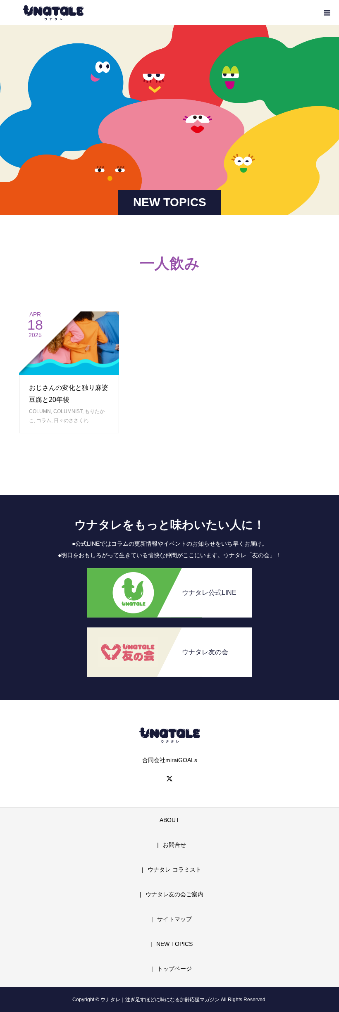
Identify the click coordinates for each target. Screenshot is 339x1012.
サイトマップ (174, 919)
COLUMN (40, 411)
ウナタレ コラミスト (174, 869)
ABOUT (169, 820)
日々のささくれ (71, 420)
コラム (43, 420)
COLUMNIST (67, 411)
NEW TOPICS (174, 944)
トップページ (174, 968)
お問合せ (174, 844)
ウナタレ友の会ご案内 (174, 894)
